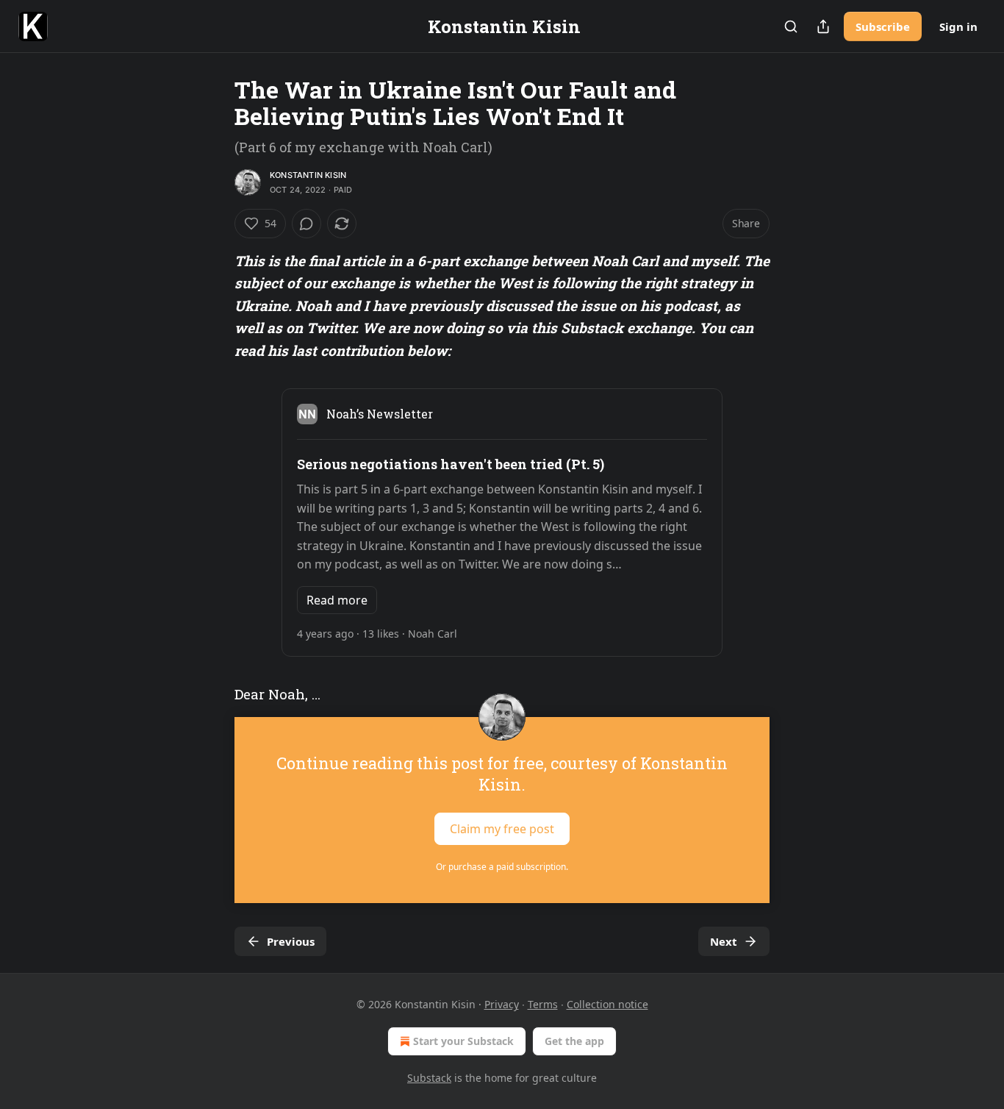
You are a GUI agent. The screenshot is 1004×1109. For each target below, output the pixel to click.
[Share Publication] (823, 26)
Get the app (574, 1041)
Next (723, 941)
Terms (543, 1004)
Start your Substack (463, 1041)
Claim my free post (502, 829)
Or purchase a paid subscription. (502, 866)
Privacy (501, 1004)
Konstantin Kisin (308, 175)
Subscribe (883, 26)
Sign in (958, 26)
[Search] (791, 26)
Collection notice (607, 1004)
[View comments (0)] (306, 223)
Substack (429, 1078)
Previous (291, 941)
